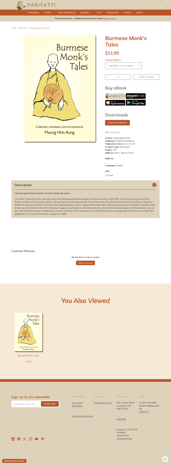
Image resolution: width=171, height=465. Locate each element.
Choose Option (113, 60)
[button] (49, 12)
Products (22, 28)
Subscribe (50, 404)
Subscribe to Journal (103, 403)
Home (13, 28)
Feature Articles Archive (82, 416)
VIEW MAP (121, 419)
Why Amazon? (112, 132)
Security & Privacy (124, 438)
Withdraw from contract (14, 461)
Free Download (117, 122)
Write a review (85, 263)
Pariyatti (121, 429)
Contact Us (144, 412)
